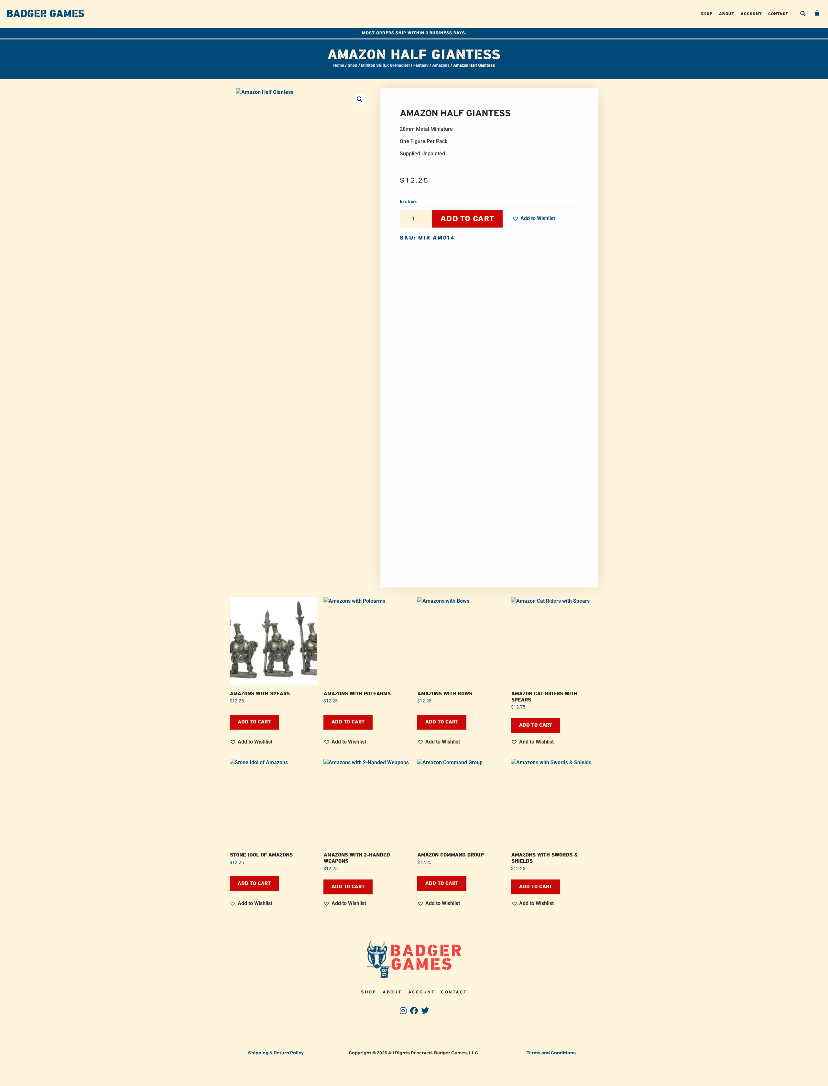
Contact (778, 14)
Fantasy (421, 65)
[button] (803, 13)
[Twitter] (425, 1010)
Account (751, 14)
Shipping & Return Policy (276, 1052)
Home (338, 65)
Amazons (441, 65)
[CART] (817, 13)
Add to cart (467, 218)
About (726, 14)
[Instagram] (403, 1010)
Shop (707, 14)
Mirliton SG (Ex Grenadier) (385, 65)
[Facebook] (414, 1010)
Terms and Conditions (551, 1052)
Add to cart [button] (254, 722)
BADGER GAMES (45, 14)
